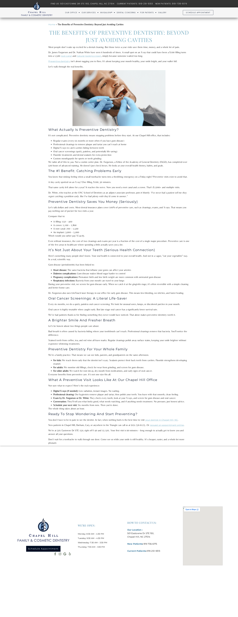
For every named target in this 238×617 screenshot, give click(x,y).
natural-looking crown (89, 56)
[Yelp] (69, 553)
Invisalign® (106, 12)
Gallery (162, 12)
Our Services (89, 12)
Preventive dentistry (59, 61)
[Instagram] (60, 553)
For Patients (147, 12)
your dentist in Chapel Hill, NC (161, 420)
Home (51, 24)
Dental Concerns (126, 12)
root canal (66, 56)
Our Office (71, 12)
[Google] (64, 553)
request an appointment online (167, 425)
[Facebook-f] (55, 553)
